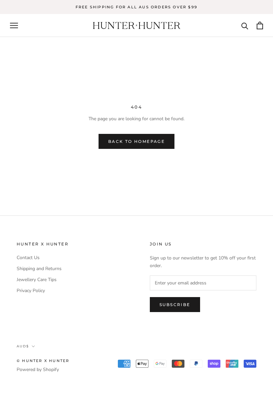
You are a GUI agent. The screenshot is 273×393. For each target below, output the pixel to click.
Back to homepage (136, 141)
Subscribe (174, 304)
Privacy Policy (31, 290)
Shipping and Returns (39, 268)
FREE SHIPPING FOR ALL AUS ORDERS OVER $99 (136, 7)
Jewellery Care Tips (37, 279)
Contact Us (28, 257)
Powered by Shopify (38, 369)
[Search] (244, 25)
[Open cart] (260, 25)
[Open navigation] (14, 25)
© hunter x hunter (43, 360)
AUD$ (23, 346)
